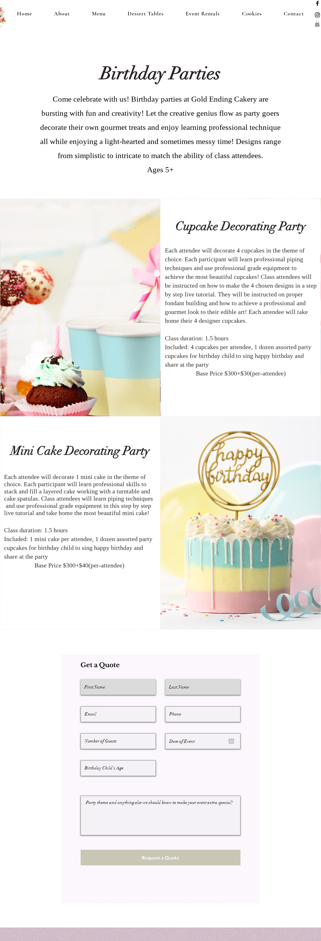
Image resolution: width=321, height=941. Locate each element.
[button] (317, 24)
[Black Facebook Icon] (317, 3)
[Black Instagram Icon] (317, 15)
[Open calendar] (231, 741)
